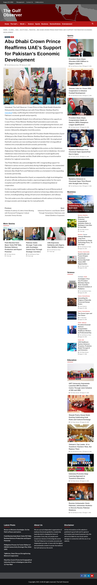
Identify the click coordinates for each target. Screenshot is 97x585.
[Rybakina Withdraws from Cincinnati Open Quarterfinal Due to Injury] (80, 138)
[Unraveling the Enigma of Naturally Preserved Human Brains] (72, 302)
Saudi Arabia (86, 251)
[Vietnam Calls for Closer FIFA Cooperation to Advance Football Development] (80, 77)
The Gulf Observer (12, 12)
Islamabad (8, 113)
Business (44, 24)
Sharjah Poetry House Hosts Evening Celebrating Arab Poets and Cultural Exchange (80, 417)
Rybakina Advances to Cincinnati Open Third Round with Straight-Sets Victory (80, 181)
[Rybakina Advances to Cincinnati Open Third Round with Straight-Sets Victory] (80, 167)
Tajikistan (84, 322)
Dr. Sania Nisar (82, 317)
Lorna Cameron (83, 306)
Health (85, 276)
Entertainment (67, 24)
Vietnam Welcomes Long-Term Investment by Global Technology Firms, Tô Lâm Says (85, 240)
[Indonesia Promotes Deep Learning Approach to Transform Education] (80, 462)
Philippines (78, 198)
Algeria (49, 238)
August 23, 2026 (83, 319)
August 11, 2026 (85, 480)
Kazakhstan (72, 144)
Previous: (19, 211)
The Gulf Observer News (12, 65)
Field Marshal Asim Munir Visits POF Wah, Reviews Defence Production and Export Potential (13, 247)
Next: (51, 211)
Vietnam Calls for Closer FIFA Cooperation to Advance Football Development (80, 91)
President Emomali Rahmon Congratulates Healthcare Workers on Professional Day (84, 328)
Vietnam (76, 83)
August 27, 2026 (88, 66)
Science (31, 24)
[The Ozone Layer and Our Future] (72, 315)
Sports (37, 24)
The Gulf (13, 24)
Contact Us (29, 2)
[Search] (92, 23)
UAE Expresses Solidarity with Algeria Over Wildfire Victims (55, 245)
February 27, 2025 (26, 65)
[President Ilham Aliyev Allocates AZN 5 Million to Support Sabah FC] (80, 48)
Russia (77, 498)
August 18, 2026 (83, 336)
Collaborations (39, 2)
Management (20, 2)
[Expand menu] (17, 24)
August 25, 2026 (83, 267)
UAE (12, 37)
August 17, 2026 (88, 186)
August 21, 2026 (85, 156)
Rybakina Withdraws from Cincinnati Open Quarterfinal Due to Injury (79, 152)
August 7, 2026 (87, 512)
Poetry (71, 410)
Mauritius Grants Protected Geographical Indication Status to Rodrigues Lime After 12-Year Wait (18, 562)
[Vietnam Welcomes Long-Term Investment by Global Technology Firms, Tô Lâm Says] (72, 241)
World (22, 24)
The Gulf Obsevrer (62, 582)
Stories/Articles (55, 24)
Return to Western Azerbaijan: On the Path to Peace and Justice (16, 531)
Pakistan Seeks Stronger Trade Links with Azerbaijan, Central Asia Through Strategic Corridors (34, 247)
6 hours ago (30, 256)
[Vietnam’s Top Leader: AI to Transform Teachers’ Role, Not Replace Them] (80, 433)
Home (7, 24)
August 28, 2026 (83, 248)
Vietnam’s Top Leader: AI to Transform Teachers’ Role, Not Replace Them (80, 447)
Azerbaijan (29, 238)
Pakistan (7, 37)
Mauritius (85, 215)
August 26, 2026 (85, 127)
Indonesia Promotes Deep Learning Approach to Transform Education (78, 476)
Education (71, 378)
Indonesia (78, 469)
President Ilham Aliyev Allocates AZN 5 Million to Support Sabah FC (78, 61)
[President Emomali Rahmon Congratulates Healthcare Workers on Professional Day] (72, 330)
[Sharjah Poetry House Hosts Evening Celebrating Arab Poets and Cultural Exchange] (80, 404)
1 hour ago (8, 256)
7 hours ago (51, 251)
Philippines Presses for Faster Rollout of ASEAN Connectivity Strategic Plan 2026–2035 (18, 547)
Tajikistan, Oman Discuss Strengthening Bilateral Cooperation (17, 555)
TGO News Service (10, 254)
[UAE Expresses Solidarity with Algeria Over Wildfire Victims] (56, 233)
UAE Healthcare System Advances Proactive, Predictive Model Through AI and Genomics (85, 346)
